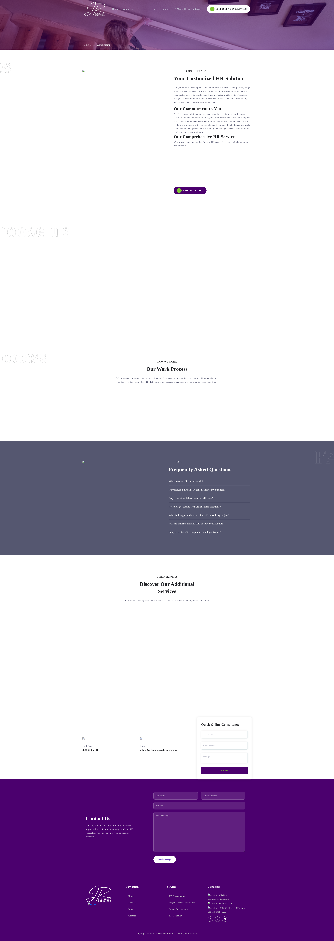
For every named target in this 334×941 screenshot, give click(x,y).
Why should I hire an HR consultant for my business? (197, 489)
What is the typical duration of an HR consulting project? (199, 515)
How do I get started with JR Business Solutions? (195, 506)
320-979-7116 (90, 750)
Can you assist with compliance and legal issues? (195, 532)
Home (85, 44)
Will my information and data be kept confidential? (196, 523)
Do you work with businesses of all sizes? (191, 498)
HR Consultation (102, 44)
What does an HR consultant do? (186, 481)
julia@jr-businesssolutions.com (158, 750)
